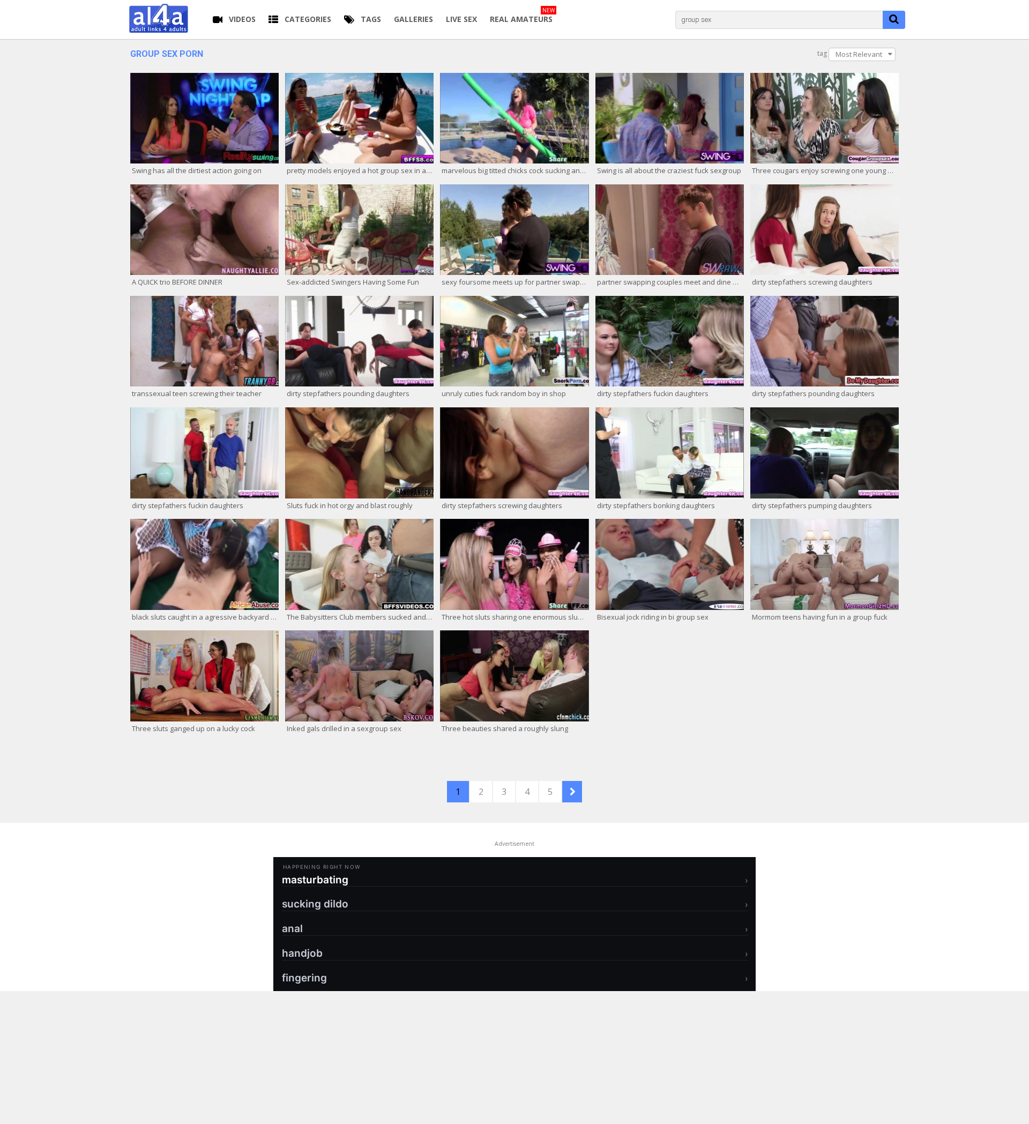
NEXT (572, 791)
